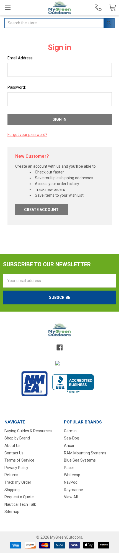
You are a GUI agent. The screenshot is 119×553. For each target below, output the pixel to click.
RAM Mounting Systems (85, 453)
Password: (16, 87)
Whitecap (72, 475)
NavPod (70, 482)
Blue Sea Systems (80, 460)
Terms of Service (19, 460)
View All (71, 497)
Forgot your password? (27, 134)
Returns (11, 475)
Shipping (12, 490)
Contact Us (14, 453)
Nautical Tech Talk (20, 504)
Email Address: (20, 58)
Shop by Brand (17, 438)
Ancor (69, 445)
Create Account (41, 209)
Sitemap (11, 511)
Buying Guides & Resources (28, 431)
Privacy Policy (16, 467)
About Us (12, 445)
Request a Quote (19, 497)
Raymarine (73, 490)
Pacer (69, 467)
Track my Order (17, 482)
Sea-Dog (71, 438)
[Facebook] (59, 347)
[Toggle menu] (7, 7)
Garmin (70, 431)
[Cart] (112, 7)
